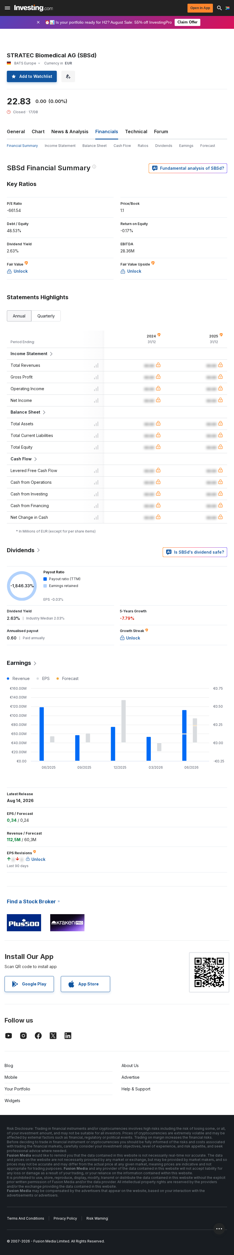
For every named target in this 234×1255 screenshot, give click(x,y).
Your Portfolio (17, 1088)
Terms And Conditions (25, 1218)
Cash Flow (122, 145)
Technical (136, 131)
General (16, 131)
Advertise (131, 1077)
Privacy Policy (65, 1218)
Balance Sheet (94, 145)
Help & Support (136, 1088)
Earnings (186, 145)
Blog (9, 1065)
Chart (38, 131)
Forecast (207, 145)
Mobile (11, 1077)
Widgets (12, 1100)
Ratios (143, 145)
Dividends (163, 145)
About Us (130, 1065)
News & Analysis (69, 131)
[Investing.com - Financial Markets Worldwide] (33, 8)
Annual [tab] (19, 315)
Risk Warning (97, 1218)
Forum (161, 131)
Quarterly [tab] (46, 315)
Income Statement (60, 145)
